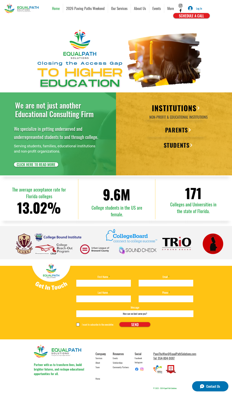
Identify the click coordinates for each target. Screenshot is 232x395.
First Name (103, 276)
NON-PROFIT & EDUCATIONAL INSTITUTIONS (178, 117)
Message (135, 307)
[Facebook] (180, 10)
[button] (156, 8)
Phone (165, 292)
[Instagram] (180, 5)
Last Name (103, 292)
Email (165, 276)
